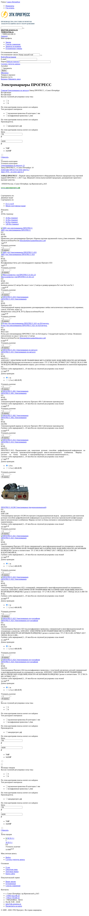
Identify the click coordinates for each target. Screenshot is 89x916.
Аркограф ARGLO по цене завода (15, 170)
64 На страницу (12, 222)
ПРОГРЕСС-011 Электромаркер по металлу (18, 352)
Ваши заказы (11, 882)
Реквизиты (10, 6)
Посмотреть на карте (14, 906)
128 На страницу (12, 224)
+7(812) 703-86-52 (13, 898)
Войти (3, 57)
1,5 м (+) (15, 380)
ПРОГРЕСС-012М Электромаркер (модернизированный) (23, 507)
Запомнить (7, 68)
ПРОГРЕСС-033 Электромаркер (14, 299)
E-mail (3, 59)
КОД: (3, 234)
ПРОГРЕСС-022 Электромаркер (14, 579)
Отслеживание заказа (9, 55)
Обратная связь (12, 869)
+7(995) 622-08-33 (13, 896)
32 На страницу (12, 220)
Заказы (8, 42)
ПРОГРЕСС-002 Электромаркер (14, 418)
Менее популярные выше (16, 206)
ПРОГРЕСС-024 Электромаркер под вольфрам (19, 662)
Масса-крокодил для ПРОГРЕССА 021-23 (17, 277)
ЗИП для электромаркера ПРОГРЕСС (16, 230)
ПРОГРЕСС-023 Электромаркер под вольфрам (19, 621)
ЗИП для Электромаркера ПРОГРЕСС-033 (18, 254)
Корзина (4, 79)
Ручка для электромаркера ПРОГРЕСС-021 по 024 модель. (24, 325)
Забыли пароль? (13, 62)
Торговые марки (12, 872)
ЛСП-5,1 (9, 842)
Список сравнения (13, 44)
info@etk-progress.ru (9, 30)
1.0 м (10, 466)
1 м (9, 378)
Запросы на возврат (13, 46)
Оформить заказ (14, 79)
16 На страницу (12, 218)
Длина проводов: (7, 374)
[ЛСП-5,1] (10, 838)
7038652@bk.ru (7, 32)
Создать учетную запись (10, 64)
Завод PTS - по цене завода (12, 172)
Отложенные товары (14, 48)
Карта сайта (10, 874)
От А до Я (10, 204)
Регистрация (11, 57)
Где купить (10, 8)
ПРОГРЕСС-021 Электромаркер (14, 538)
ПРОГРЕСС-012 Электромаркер (14, 442)
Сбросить (4, 157)
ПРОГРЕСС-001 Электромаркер (14, 393)
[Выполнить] (41, 55)
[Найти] (23, 28)
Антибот (4, 66)
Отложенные (11, 884)
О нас (8, 867)
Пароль (4, 62)
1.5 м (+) (15, 468)
